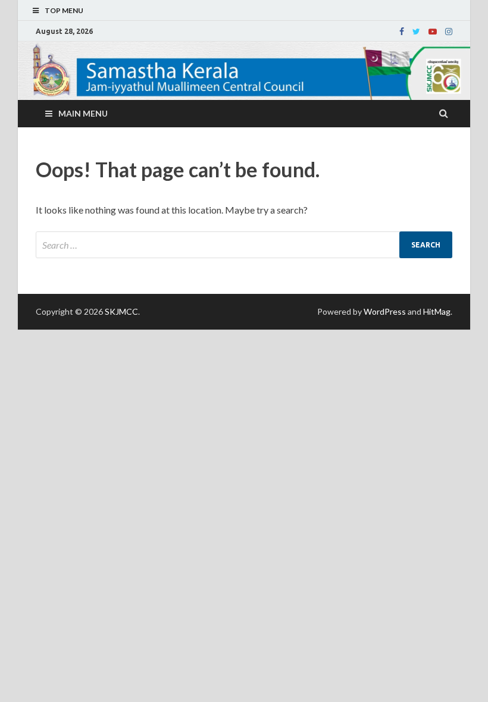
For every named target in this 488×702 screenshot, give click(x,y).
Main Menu (83, 113)
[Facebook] (401, 31)
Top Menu (64, 10)
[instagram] (448, 31)
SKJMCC (121, 311)
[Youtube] (433, 31)
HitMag (437, 311)
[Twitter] (416, 31)
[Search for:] (244, 244)
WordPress (385, 311)
